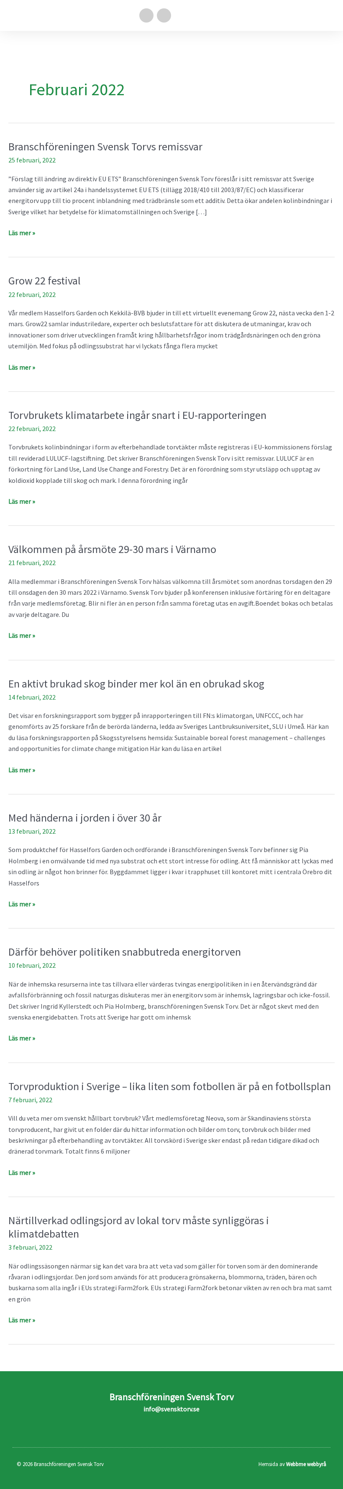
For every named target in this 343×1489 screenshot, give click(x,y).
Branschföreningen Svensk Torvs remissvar (105, 146)
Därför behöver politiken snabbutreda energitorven (124, 952)
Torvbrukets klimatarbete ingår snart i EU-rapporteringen (137, 415)
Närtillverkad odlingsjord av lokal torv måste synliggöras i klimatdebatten (138, 1226)
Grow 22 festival (44, 280)
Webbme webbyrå (306, 1464)
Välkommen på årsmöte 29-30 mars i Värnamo (112, 549)
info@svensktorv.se (171, 1409)
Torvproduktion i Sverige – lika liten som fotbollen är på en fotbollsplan (169, 1086)
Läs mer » (21, 232)
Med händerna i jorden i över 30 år (84, 817)
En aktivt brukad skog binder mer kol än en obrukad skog (136, 683)
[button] (329, 16)
